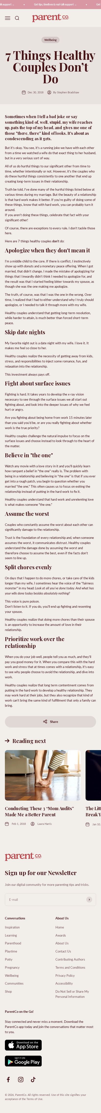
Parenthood (13, 943)
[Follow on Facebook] (8, 1079)
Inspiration (12, 927)
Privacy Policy (65, 975)
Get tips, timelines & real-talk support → (53, 4)
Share (54, 721)
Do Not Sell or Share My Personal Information (72, 994)
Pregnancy (12, 967)
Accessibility (64, 983)
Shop (8, 991)
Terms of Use (34, 1099)
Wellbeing (50, 40)
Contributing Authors (70, 959)
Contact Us (63, 951)
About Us (62, 943)
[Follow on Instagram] (20, 1079)
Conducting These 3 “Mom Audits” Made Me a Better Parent (39, 811)
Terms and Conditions (70, 967)
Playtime (11, 951)
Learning (11, 935)
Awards (60, 935)
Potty (9, 959)
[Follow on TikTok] (33, 1079)
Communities (14, 983)
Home (59, 927)
